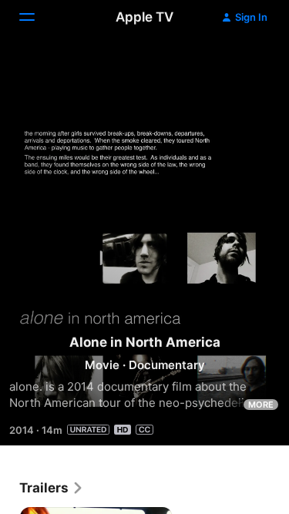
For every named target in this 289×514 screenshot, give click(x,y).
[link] (51, 487)
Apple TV (144, 17)
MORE (261, 404)
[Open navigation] (36, 17)
